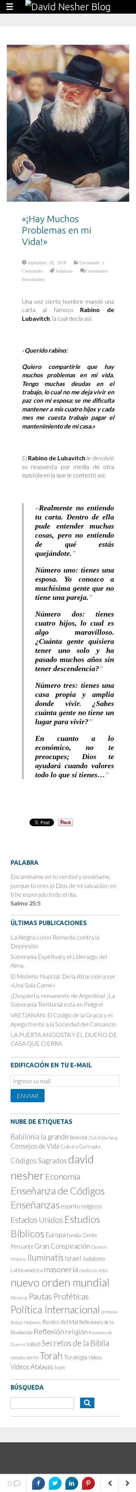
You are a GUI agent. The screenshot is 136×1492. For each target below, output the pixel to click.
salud (33, 1344)
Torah (51, 1355)
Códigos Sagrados (39, 1160)
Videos (95, 1357)
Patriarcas (19, 1297)
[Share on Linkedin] (71, 1483)
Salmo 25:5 (26, 903)
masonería (61, 1269)
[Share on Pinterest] (88, 1483)
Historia (18, 1259)
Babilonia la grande (40, 1136)
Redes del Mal (60, 1321)
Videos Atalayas (32, 1367)
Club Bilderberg (103, 1137)
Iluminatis (45, 1257)
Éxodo (59, 1367)
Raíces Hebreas (26, 1322)
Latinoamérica (27, 1270)
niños (103, 1270)
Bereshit (79, 1137)
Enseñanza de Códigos (58, 1191)
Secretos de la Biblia (75, 1343)
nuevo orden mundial (60, 1282)
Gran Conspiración (62, 1246)
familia (74, 1235)
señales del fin (25, 1357)
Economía (62, 1176)
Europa (55, 1235)
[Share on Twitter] (55, 1483)
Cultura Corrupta (80, 1146)
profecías (109, 1311)
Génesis (99, 1247)
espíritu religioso (81, 1206)
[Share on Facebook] (38, 1483)
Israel (73, 1258)
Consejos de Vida (35, 1146)
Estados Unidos (37, 1220)
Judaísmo (64, 270)
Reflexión (49, 1331)
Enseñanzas (35, 1205)
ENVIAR (28, 1095)
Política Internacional (55, 1310)
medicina (88, 1270)
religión (76, 1332)
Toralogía (75, 1356)
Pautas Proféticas (59, 1296)
